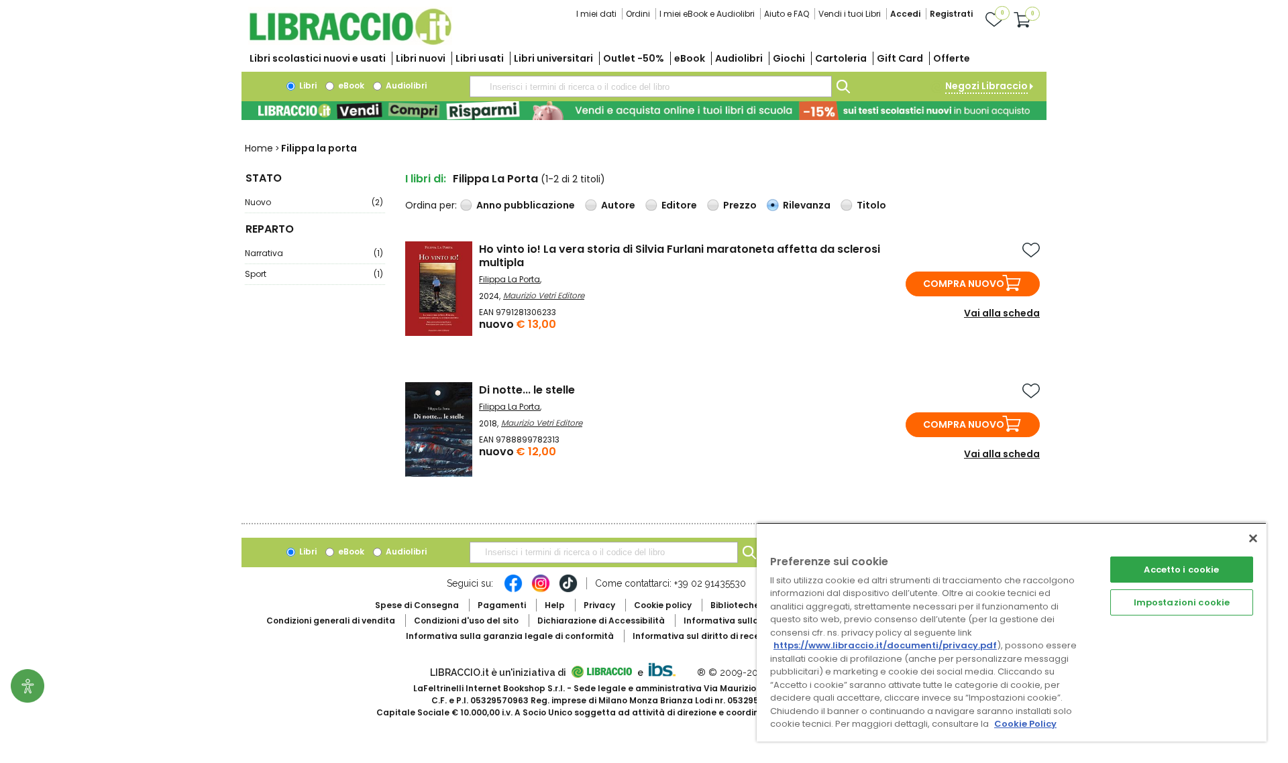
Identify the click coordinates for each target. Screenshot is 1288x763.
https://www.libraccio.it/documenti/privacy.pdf (885, 645)
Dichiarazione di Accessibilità (601, 620)
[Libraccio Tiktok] (568, 590)
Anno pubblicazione (525, 205)
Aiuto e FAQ (786, 13)
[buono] (643, 110)
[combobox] (651, 86)
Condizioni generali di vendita (330, 620)
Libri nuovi (420, 58)
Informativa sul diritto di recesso (703, 636)
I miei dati (596, 13)
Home (259, 148)
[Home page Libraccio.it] (350, 42)
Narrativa (314, 253)
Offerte (951, 58)
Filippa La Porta (509, 279)
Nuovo (314, 202)
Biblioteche (734, 605)
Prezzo (740, 205)
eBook (689, 58)
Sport (314, 274)
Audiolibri (739, 58)
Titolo (871, 205)
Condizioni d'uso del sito (466, 620)
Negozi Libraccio (986, 86)
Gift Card (900, 58)
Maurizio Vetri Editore (543, 295)
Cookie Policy (1025, 723)
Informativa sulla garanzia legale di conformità (510, 636)
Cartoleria (841, 58)
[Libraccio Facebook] (513, 590)
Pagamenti (502, 605)
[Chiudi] (1253, 538)
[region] (1012, 632)
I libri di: (425, 178)
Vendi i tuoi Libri (849, 13)
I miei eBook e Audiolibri (707, 13)
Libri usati (479, 58)
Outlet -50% (633, 58)
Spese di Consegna (417, 605)
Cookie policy (663, 605)
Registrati (951, 13)
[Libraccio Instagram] (540, 590)
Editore (679, 205)
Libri (307, 85)
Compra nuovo (963, 283)
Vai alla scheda (1002, 313)
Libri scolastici (318, 58)
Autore (618, 205)
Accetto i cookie (1181, 569)
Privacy (599, 605)
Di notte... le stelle (527, 390)
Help (555, 605)
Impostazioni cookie (1182, 602)
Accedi (905, 13)
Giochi (789, 58)
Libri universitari (553, 58)
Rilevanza (806, 205)
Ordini (638, 13)
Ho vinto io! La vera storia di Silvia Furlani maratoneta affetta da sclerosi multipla (679, 255)
